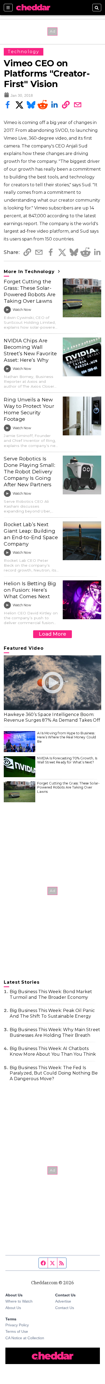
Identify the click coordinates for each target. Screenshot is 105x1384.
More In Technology (30, 271)
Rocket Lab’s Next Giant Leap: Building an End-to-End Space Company (31, 534)
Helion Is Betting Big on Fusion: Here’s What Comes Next (30, 590)
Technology (23, 51)
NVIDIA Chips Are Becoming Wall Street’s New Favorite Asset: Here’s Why (30, 350)
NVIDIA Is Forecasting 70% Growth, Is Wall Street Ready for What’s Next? (67, 760)
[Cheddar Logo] (33, 7)
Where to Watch (19, 1301)
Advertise (63, 1301)
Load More (52, 634)
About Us (13, 1308)
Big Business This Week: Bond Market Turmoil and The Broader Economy (51, 994)
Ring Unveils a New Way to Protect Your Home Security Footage (29, 409)
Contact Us (64, 1308)
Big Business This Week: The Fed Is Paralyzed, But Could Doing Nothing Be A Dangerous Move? (53, 1073)
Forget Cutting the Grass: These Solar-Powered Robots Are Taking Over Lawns (29, 291)
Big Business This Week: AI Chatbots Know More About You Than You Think (53, 1051)
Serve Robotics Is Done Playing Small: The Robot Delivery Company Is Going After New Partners (29, 472)
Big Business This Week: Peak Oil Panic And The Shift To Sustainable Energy (52, 1013)
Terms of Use (16, 1331)
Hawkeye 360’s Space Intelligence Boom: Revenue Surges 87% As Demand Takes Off (52, 717)
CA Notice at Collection (24, 1338)
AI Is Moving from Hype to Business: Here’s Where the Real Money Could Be (66, 737)
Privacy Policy (17, 1325)
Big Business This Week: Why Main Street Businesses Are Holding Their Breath (55, 1032)
